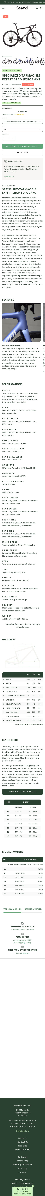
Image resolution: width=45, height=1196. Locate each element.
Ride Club (22, 1146)
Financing (22, 1168)
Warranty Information (22, 1164)
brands (26, 953)
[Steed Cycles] (22, 7)
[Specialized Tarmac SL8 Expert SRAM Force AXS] (7, 61)
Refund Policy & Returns (22, 1183)
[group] (22, 2)
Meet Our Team (22, 1149)
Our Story (22, 1138)
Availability (22, 112)
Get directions (22, 1131)
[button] (36, 7)
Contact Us (9, 177)
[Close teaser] (33, 1186)
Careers (22, 1172)
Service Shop (22, 1160)
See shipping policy (22, 942)
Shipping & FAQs (22, 1179)
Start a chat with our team (22, 792)
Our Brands (22, 1157)
